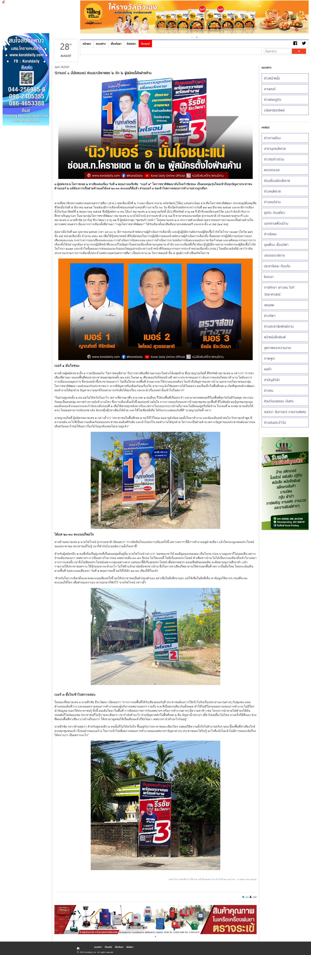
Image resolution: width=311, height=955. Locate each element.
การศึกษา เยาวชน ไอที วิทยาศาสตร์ (279, 291)
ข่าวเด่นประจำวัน (275, 422)
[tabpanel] (194, 17)
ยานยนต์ (269, 88)
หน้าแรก (87, 43)
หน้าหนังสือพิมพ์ (275, 337)
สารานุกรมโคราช (275, 148)
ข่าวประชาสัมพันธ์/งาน (279, 326)
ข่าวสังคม (270, 234)
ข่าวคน (268, 390)
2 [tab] (196, 37)
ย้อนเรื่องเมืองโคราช (277, 180)
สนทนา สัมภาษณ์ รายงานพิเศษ (285, 411)
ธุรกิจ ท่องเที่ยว (274, 212)
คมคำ (267, 369)
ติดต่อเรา (131, 43)
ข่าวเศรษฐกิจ (272, 99)
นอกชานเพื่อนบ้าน (276, 223)
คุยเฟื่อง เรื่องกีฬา (276, 244)
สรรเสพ (269, 305)
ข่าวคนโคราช (272, 191)
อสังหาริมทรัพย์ (274, 110)
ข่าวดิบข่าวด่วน (274, 159)
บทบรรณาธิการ (274, 255)
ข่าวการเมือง (272, 137)
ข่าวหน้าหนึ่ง (272, 78)
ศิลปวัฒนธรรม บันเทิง (279, 401)
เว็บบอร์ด (108, 946)
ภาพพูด (269, 358)
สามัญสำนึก (272, 379)
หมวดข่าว (101, 43)
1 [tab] (192, 37)
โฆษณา (268, 276)
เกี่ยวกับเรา (116, 43)
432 (247, 897)
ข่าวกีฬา (269, 315)
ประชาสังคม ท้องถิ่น (277, 266)
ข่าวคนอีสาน (272, 201)
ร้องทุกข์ (145, 43)
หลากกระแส (271, 169)
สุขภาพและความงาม (277, 347)
